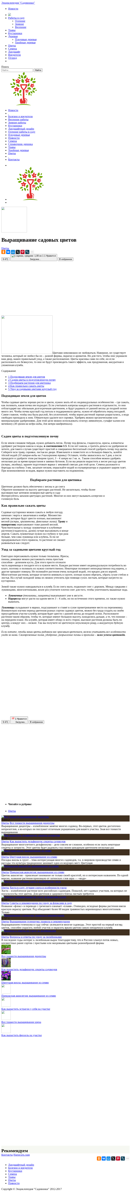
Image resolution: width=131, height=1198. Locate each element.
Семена (12, 48)
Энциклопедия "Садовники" (18, 2)
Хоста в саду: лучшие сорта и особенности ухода (38, 887)
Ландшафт (14, 51)
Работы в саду (16, 17)
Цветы (12, 45)
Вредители (14, 54)
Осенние (20, 20)
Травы (12, 30)
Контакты (14, 159)
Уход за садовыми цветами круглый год (32, 389)
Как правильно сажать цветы (26, 386)
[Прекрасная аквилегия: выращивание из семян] (30, 866)
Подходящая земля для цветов (26, 376)
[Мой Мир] (13, 252)
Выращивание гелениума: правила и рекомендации (40, 921)
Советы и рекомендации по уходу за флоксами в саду (41, 903)
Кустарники (15, 33)
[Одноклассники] (3, 252)
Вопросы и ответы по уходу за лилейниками (36, 936)
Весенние (20, 27)
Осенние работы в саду (21, 131)
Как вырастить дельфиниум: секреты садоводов (38, 841)
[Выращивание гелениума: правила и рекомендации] (32, 915)
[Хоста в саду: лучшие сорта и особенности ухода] (31, 881)
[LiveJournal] (27, 252)
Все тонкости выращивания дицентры (32, 823)
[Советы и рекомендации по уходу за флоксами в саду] (33, 896)
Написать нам (21, 1154)
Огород (12, 57)
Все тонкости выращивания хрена (21, 1022)
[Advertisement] (65, 287)
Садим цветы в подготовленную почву (32, 379)
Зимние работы (17, 122)
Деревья (13, 36)
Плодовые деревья (26, 39)
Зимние (19, 24)
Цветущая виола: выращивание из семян (33, 856)
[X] (18, 252)
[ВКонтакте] (8, 252)
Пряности (14, 137)
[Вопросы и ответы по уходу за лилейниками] (28, 930)
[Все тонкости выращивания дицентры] (25, 816)
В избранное (65, 259)
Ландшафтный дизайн (21, 128)
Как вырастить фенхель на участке (21, 1035)
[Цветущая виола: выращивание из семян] (26, 850)
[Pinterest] (22, 252)
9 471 (5, 259)
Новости (13, 8)
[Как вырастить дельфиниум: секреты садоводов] (30, 835)
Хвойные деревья (25, 42)
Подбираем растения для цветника (29, 382)
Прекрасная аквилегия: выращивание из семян (37, 872)
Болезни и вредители (20, 116)
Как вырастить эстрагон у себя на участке (25, 1008)
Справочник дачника (20, 144)
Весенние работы (18, 119)
